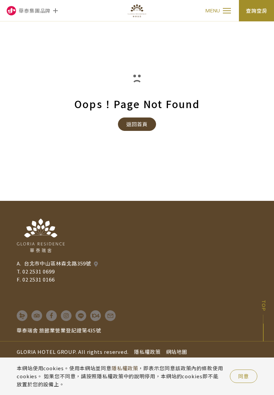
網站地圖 (176, 351)
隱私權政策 (147, 351)
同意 (243, 376)
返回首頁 (137, 124)
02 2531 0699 (38, 271)
